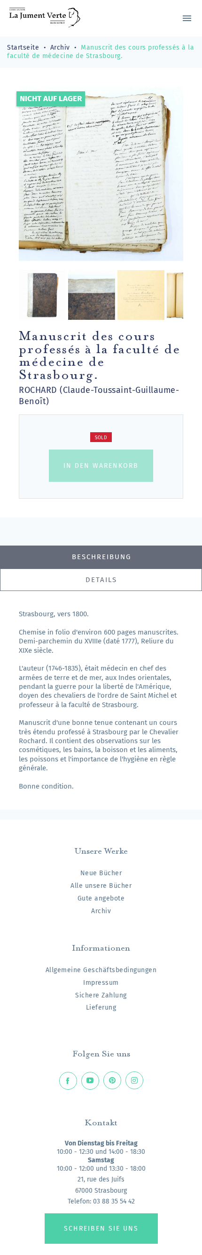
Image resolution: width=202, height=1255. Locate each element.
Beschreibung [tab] (101, 557)
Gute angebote (101, 898)
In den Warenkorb (101, 466)
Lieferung (101, 1007)
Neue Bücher (101, 873)
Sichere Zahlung (101, 995)
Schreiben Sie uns (101, 1229)
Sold (101, 438)
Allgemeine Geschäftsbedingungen (101, 970)
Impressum (101, 983)
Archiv (101, 911)
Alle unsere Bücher (101, 886)
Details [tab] (101, 580)
